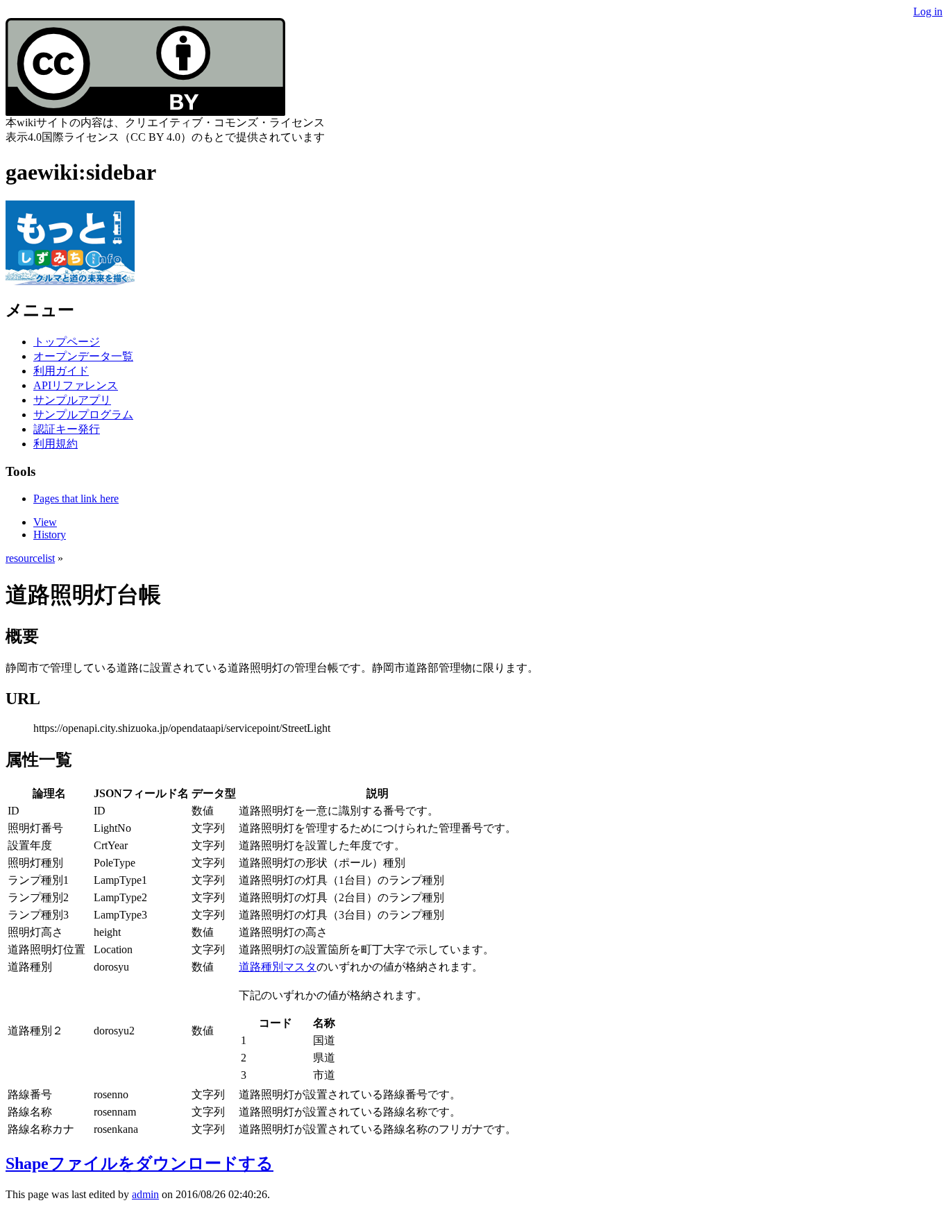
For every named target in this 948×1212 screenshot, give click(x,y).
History (49, 534)
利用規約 (55, 444)
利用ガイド (61, 371)
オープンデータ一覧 (83, 356)
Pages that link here (76, 498)
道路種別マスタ (277, 967)
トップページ (66, 342)
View (45, 522)
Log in (927, 11)
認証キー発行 (66, 429)
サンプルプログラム (83, 414)
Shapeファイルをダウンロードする (139, 1163)
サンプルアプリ (72, 400)
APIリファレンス (75, 385)
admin (145, 1194)
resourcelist (30, 558)
